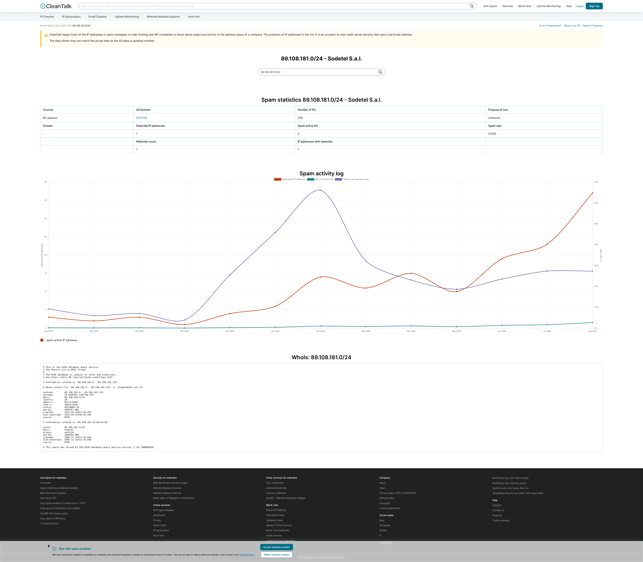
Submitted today (275, 515)
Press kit (497, 515)
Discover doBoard (276, 492)
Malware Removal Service (167, 492)
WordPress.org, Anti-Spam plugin (510, 477)
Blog (381, 520)
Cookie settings (500, 520)
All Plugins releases (163, 510)
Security (507, 6)
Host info (194, 16)
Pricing (157, 520)
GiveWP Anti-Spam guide (54, 513)
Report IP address (593, 25)
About (382, 482)
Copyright (384, 503)
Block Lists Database (277, 530)
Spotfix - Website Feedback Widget (285, 498)
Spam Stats (159, 525)
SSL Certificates (275, 482)
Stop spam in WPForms (52, 518)
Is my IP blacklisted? (550, 25)
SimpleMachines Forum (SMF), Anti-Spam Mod (517, 493)
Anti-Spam (490, 6)
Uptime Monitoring (549, 6)
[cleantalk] (56, 6)
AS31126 (141, 117)
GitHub (383, 530)
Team (382, 487)
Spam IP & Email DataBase (280, 540)
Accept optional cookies (276, 547)
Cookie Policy (246, 554)
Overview (45, 482)
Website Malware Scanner (163, 16)
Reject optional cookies (276, 554)
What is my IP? (572, 25)
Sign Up (594, 6)
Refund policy (387, 498)
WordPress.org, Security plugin (509, 483)
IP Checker (47, 16)
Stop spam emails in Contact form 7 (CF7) (63, 503)
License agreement (389, 508)
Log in (580, 6)
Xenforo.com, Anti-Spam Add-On (510, 488)
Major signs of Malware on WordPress (173, 498)
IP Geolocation (71, 16)
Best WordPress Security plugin (170, 482)
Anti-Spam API (48, 498)
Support (496, 505)
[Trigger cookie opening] (46, 546)
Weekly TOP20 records (279, 525)
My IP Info (158, 535)
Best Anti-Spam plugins (53, 492)
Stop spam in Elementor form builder (60, 508)
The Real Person (49, 523)
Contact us (498, 510)
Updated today (274, 520)
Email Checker (98, 16)
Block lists (524, 6)
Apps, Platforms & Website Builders (59, 487)
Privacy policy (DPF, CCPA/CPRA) (397, 492)
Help (569, 6)
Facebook (384, 525)
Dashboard (159, 515)
